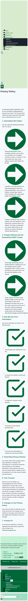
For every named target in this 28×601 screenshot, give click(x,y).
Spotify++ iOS (9, 33)
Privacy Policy (14, 563)
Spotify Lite (8, 39)
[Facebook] (15, 557)
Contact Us (6, 561)
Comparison (8, 47)
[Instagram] (18, 557)
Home (6, 30)
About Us (15, 561)
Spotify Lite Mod (7, 553)
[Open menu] (2, 86)
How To (7, 49)
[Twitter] (17, 557)
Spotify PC (8, 35)
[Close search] (2, 594)
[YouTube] (20, 557)
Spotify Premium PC (8, 555)
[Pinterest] (22, 557)
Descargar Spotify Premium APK (12, 43)
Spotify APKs (7, 581)
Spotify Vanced (8, 41)
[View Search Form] (2, 52)
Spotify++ (5, 551)
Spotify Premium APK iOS (10, 45)
